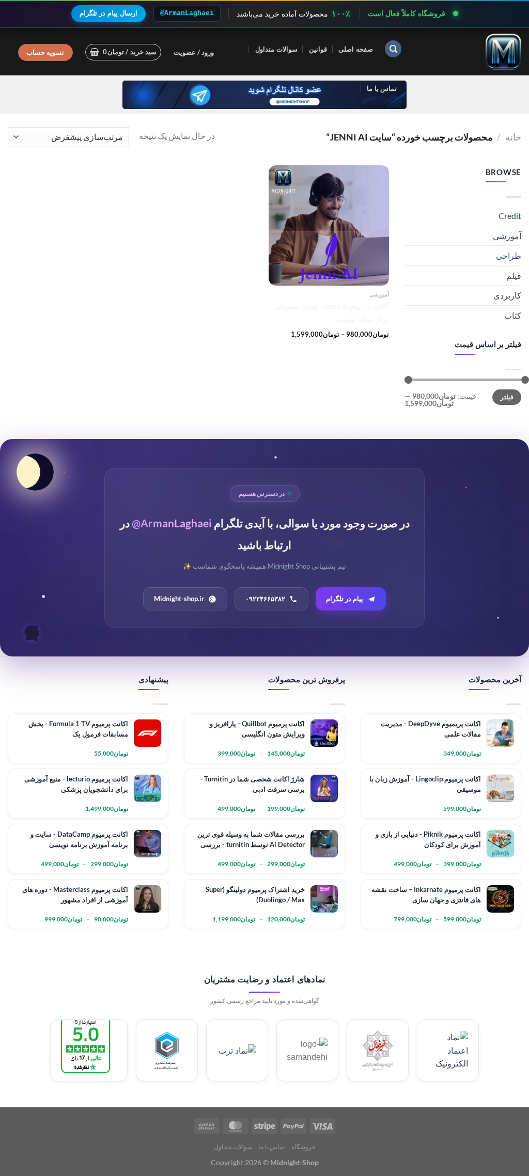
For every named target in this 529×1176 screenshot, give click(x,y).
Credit (510, 216)
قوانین (318, 49)
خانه (513, 137)
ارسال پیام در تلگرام (108, 13)
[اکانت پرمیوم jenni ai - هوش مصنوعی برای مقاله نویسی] (329, 225)
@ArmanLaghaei (187, 13)
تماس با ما (382, 88)
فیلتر (507, 397)
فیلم (513, 275)
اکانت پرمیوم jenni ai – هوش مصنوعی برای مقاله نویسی (331, 312)
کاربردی (507, 295)
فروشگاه (303, 1147)
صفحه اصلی (355, 49)
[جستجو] (393, 48)
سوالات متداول (276, 49)
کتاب (512, 315)
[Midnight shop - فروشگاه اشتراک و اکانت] (469, 51)
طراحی (508, 255)
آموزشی (507, 236)
